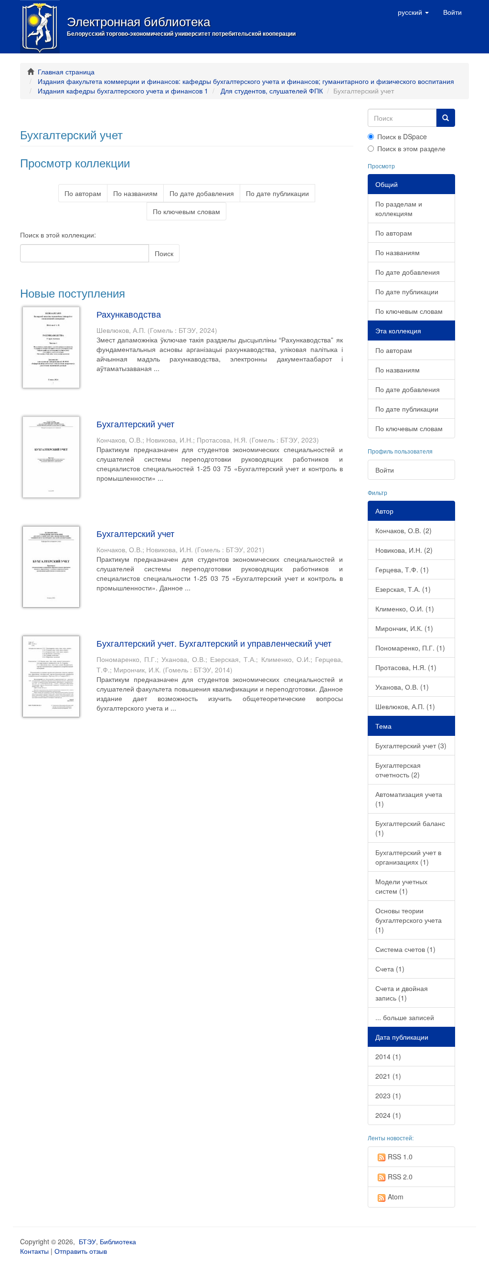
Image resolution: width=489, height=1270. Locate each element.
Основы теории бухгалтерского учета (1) (408, 920)
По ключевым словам (186, 211)
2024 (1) (388, 1115)
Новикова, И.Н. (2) (404, 550)
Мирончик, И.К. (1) (404, 628)
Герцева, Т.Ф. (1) (402, 569)
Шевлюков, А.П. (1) (405, 706)
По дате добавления (202, 193)
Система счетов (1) (405, 949)
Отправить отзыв (80, 1251)
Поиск (164, 253)
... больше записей (404, 1017)
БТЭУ (87, 1241)
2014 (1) (388, 1056)
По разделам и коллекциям (398, 208)
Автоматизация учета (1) (408, 798)
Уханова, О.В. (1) (402, 687)
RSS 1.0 (400, 1156)
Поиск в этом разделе (411, 148)
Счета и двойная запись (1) (401, 992)
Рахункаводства (128, 314)
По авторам (82, 193)
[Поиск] (445, 118)
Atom (396, 1196)
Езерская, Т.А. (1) (403, 589)
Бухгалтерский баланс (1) (410, 827)
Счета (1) (389, 968)
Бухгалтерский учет (135, 423)
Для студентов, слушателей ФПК (272, 90)
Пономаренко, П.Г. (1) (410, 647)
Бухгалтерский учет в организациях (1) (408, 857)
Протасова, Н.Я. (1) (405, 667)
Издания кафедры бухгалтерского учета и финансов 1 (123, 90)
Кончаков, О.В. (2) (403, 530)
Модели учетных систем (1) (401, 886)
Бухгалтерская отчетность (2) (398, 769)
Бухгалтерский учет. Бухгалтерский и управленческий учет (213, 643)
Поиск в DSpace (402, 136)
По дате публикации (277, 193)
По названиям (135, 193)
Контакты (34, 1251)
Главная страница (66, 71)
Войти (384, 470)
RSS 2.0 (400, 1176)
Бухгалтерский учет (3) (410, 745)
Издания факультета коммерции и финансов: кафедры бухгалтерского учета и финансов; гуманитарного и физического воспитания (246, 81)
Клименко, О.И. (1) (404, 608)
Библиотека (118, 1241)
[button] (413, 12)
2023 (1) (388, 1095)
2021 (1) (388, 1076)
